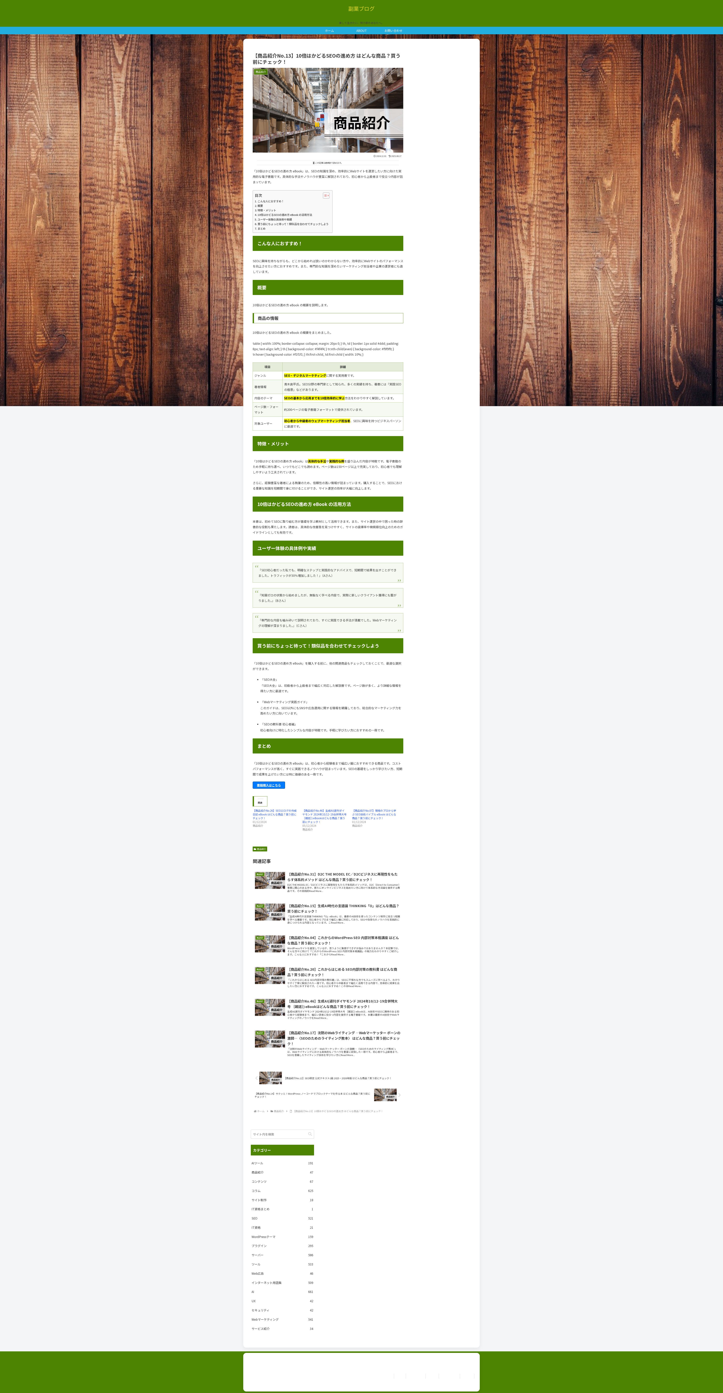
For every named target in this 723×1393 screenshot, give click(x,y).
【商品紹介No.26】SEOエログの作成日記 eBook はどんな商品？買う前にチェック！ (275, 814)
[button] (310, 1134)
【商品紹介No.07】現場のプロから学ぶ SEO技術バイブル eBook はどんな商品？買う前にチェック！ (374, 814)
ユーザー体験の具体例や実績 (275, 219)
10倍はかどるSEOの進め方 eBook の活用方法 (285, 215)
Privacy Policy (449, 1376)
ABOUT (432, 1376)
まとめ (261, 228)
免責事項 (467, 1376)
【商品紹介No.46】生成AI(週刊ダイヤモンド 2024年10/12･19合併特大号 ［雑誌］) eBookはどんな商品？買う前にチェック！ (324, 816)
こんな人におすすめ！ (271, 201)
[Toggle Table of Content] (324, 195)
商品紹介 (261, 848)
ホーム (400, 1376)
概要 (260, 206)
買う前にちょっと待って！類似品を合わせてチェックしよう (293, 224)
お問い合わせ (416, 1376)
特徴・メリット (267, 210)
